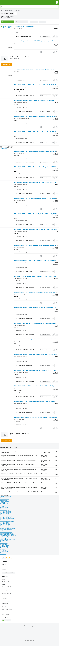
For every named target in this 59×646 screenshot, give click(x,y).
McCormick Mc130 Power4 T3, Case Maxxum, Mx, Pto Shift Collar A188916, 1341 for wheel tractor (19, 479)
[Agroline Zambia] (9, 2)
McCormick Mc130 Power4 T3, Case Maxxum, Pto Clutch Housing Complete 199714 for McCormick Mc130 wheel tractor (19, 483)
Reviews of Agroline (6, 601)
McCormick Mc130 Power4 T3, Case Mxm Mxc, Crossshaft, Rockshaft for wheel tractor (18, 470)
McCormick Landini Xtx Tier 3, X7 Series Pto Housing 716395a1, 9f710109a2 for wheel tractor (19, 474)
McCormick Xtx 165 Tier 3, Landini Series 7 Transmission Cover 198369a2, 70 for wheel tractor (19, 492)
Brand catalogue (5, 603)
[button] (57, 2)
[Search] (56, 6)
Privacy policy (5, 596)
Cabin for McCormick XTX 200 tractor (24, 26)
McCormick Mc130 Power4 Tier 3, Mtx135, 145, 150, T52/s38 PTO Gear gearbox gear (36, 198)
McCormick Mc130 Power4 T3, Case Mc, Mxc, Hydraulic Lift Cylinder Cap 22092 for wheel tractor (18, 465)
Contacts (4, 569)
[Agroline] (2, 10)
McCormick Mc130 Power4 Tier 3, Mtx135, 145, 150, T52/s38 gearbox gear (18, 460)
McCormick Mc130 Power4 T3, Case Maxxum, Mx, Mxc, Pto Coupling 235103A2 (35, 307)
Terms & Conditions (6, 593)
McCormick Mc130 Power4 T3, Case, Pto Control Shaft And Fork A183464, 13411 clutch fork (18, 451)
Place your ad (6, 64)
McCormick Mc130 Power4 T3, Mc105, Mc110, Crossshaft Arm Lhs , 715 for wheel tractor (19, 456)
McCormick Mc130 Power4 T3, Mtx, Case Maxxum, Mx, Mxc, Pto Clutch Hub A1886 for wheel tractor (19, 488)
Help (3, 566)
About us (4, 564)
